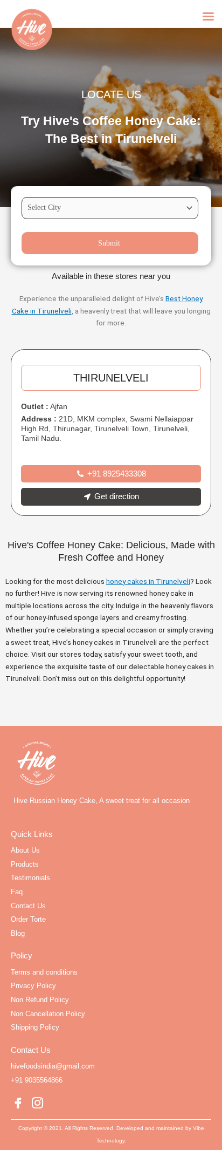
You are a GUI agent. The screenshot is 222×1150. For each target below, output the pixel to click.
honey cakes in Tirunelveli (148, 581)
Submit (109, 243)
